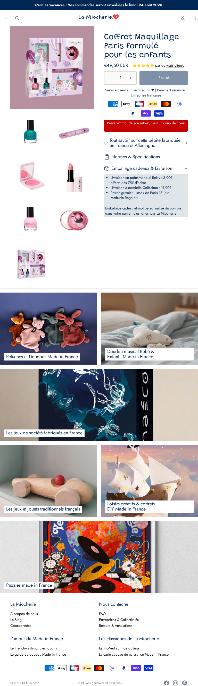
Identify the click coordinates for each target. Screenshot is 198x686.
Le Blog (16, 619)
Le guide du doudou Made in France (38, 654)
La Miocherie (30, 683)
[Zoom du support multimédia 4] (30, 177)
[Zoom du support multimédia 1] (52, 67)
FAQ (102, 613)
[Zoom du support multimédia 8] (30, 264)
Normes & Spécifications (135, 156)
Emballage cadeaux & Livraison (141, 168)
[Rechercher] (17, 18)
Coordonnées (20, 625)
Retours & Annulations (115, 625)
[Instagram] (175, 683)
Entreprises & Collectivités (119, 619)
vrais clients (175, 65)
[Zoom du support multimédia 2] (30, 133)
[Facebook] (166, 683)
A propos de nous (24, 613)
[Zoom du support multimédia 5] (74, 177)
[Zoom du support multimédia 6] (30, 220)
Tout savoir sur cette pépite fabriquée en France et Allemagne (145, 143)
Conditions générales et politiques (99, 683)
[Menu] (6, 18)
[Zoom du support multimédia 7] (74, 220)
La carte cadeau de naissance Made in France (134, 654)
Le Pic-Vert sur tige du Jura (119, 648)
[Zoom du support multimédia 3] (74, 133)
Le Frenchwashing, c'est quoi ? (33, 648)
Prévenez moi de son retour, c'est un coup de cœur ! (146, 125)
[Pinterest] (185, 683)
